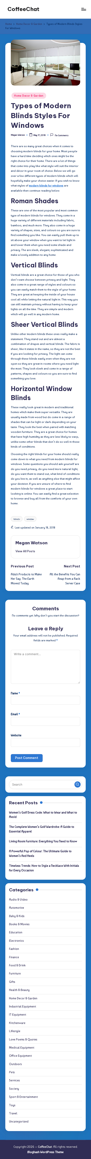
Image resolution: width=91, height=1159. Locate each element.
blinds (16, 519)
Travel (13, 1113)
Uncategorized (18, 1121)
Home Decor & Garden (29, 95)
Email (15, 714)
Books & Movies (19, 924)
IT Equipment (17, 1014)
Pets (12, 1072)
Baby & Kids (17, 916)
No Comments (61, 135)
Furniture (15, 973)
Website (16, 735)
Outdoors (15, 1064)
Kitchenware (17, 1023)
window (30, 519)
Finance (14, 957)
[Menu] (83, 9)
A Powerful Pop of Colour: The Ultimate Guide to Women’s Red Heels (40, 853)
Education (15, 932)
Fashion (14, 949)
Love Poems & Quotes (23, 1039)
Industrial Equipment (22, 1006)
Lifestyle (14, 1031)
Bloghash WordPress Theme (45, 1152)
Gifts (12, 982)
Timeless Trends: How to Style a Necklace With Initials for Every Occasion (44, 868)
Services (14, 1080)
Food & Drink (17, 965)
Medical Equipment (21, 1047)
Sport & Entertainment (23, 1097)
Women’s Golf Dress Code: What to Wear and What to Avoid (43, 815)
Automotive (16, 907)
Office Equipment (20, 1055)
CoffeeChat (23, 9)
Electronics (16, 940)
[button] (25, 551)
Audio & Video (18, 899)
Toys (12, 1105)
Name (15, 693)
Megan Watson (31, 542)
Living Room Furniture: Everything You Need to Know (43, 841)
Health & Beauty (19, 990)
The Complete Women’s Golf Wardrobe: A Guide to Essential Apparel (41, 829)
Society (14, 1088)
